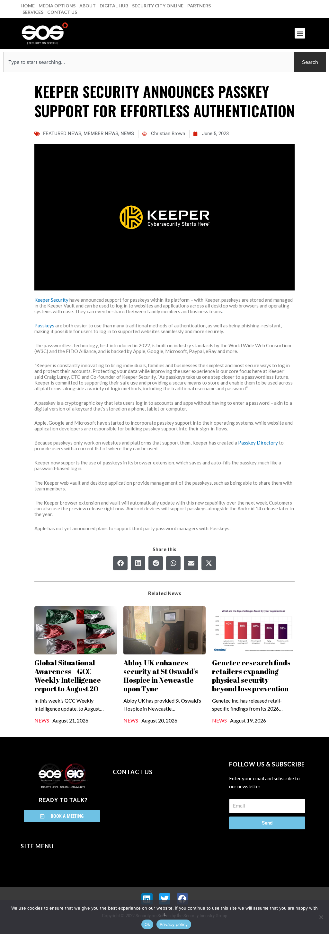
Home (28, 5)
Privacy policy (174, 924)
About (87, 5)
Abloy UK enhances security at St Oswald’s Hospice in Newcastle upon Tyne (160, 675)
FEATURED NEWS (62, 133)
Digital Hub (114, 5)
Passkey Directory (258, 442)
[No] (321, 917)
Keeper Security (51, 300)
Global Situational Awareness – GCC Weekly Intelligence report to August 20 (67, 675)
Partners (199, 5)
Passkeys (44, 325)
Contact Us (62, 12)
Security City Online (157, 5)
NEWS (127, 133)
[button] (300, 33)
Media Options (57, 5)
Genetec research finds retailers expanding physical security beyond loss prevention (251, 675)
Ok (147, 924)
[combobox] (148, 62)
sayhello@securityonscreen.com (153, 801)
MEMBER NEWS (101, 133)
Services (32, 12)
